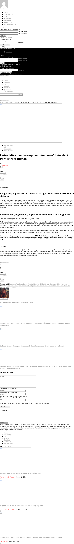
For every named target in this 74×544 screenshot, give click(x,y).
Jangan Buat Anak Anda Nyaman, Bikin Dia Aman (20, 473)
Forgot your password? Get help (10, 65)
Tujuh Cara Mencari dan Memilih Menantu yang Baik (21, 505)
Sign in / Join (8, 52)
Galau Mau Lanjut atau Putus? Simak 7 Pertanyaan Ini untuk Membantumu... (31, 538)
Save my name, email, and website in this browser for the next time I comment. (26, 403)
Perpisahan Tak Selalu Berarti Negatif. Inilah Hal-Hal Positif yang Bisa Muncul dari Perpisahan (38, 284)
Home (6, 12)
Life (5, 16)
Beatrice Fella (4, 165)
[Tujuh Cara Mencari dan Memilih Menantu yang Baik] (15, 502)
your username (22, 31)
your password (22, 33)
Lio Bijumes (4, 541)
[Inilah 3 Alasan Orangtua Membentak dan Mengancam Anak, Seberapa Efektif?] (10, 342)
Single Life (8, 22)
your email (21, 42)
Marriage (7, 18)
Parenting (7, 20)
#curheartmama (10, 24)
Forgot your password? (7, 37)
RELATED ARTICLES (8, 302)
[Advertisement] (31, 98)
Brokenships (8, 14)
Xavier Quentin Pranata (7, 477)
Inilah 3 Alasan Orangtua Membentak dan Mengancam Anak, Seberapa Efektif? (32, 346)
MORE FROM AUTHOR (24, 302)
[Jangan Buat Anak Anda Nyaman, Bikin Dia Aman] (15, 469)
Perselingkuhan (8, 150)
